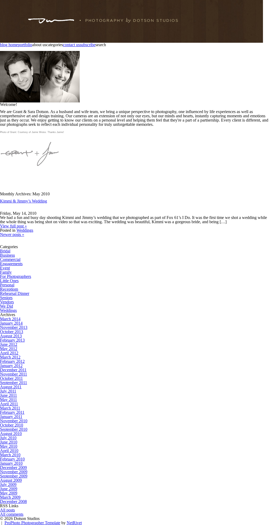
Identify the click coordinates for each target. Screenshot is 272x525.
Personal (7, 285)
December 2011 (13, 370)
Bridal (5, 251)
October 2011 (11, 378)
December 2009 (13, 467)
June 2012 (8, 344)
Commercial (10, 259)
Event (5, 268)
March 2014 (10, 319)
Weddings (24, 230)
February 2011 (12, 412)
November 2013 (13, 327)
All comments (11, 514)
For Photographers (15, 276)
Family (6, 272)
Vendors (7, 302)
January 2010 (11, 463)
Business (7, 255)
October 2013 (11, 331)
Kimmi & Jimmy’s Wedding (23, 201)
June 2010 (8, 442)
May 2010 (8, 446)
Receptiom (9, 289)
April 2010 (9, 450)
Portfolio (25, 45)
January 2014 (11, 323)
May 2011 (8, 399)
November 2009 (13, 472)
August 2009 (11, 480)
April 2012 (9, 353)
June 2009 (8, 489)
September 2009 (13, 476)
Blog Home (9, 45)
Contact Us (71, 45)
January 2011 (11, 416)
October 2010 (11, 425)
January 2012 (11, 365)
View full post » (13, 226)
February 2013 (12, 340)
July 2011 (8, 391)
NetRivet (74, 522)
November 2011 (13, 374)
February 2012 (12, 361)
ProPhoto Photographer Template (32, 522)
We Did (6, 306)
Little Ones (9, 280)
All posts (7, 510)
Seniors (6, 297)
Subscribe (87, 45)
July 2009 (8, 484)
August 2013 (11, 336)
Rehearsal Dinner (14, 293)
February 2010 (12, 459)
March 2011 (10, 408)
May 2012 (8, 348)
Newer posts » (12, 234)
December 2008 (13, 501)
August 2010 (11, 433)
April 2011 (9, 404)
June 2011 (8, 395)
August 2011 (11, 387)
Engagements (11, 263)
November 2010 (13, 421)
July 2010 (8, 438)
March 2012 (10, 357)
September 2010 (13, 429)
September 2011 (13, 382)
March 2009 (10, 497)
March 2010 (10, 455)
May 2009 (8, 493)
